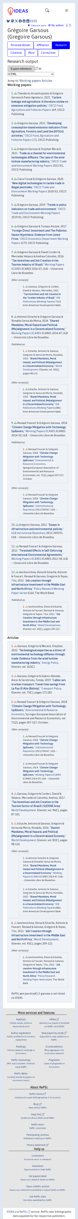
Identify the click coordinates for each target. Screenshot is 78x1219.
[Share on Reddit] (24, 21)
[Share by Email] (31, 21)
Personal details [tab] (20, 45)
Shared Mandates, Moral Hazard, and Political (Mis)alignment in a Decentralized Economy (42, 362)
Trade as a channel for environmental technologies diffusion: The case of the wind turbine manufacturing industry (38, 157)
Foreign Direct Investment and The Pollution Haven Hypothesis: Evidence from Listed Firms (39, 234)
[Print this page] (35, 21)
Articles (47, 80)
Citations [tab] (16, 52)
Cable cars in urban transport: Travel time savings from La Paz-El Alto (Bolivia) (38, 684)
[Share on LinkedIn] (27, 21)
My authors (57, 25)
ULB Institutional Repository (28, 533)
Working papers (30, 80)
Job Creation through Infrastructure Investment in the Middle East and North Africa (38, 935)
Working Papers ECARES (26, 333)
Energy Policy (50, 662)
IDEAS (10, 1211)
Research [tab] (61, 45)
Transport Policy (51, 688)
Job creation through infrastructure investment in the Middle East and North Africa (38, 584)
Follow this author (38, 25)
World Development (49, 625)
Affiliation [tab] (43, 45)
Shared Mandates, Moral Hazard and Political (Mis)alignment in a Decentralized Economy (38, 324)
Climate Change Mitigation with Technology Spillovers (40, 456)
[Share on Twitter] (16, 21)
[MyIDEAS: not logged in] (68, 25)
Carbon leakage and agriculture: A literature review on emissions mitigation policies (39, 101)
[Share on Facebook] (20, 21)
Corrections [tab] (48, 52)
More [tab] (31, 52)
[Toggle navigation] (47, 11)
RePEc (23, 1211)
